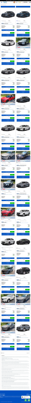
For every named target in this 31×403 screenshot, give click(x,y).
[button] (14, 14)
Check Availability (8, 34)
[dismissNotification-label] (29, 395)
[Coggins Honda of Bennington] (5, 2)
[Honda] (1, 2)
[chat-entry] (25, 400)
